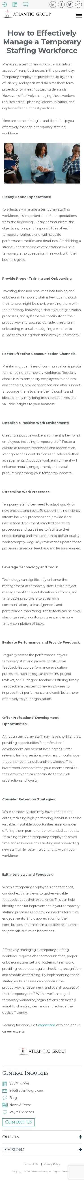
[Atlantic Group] (26, 15)
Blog (13, 1098)
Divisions (13, 1149)
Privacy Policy (52, 1164)
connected (46, 1025)
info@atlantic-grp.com (26, 1090)
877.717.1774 (19, 1083)
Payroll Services (21, 1112)
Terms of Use (31, 1164)
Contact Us (18, 1122)
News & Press (20, 1105)
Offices (10, 1136)
